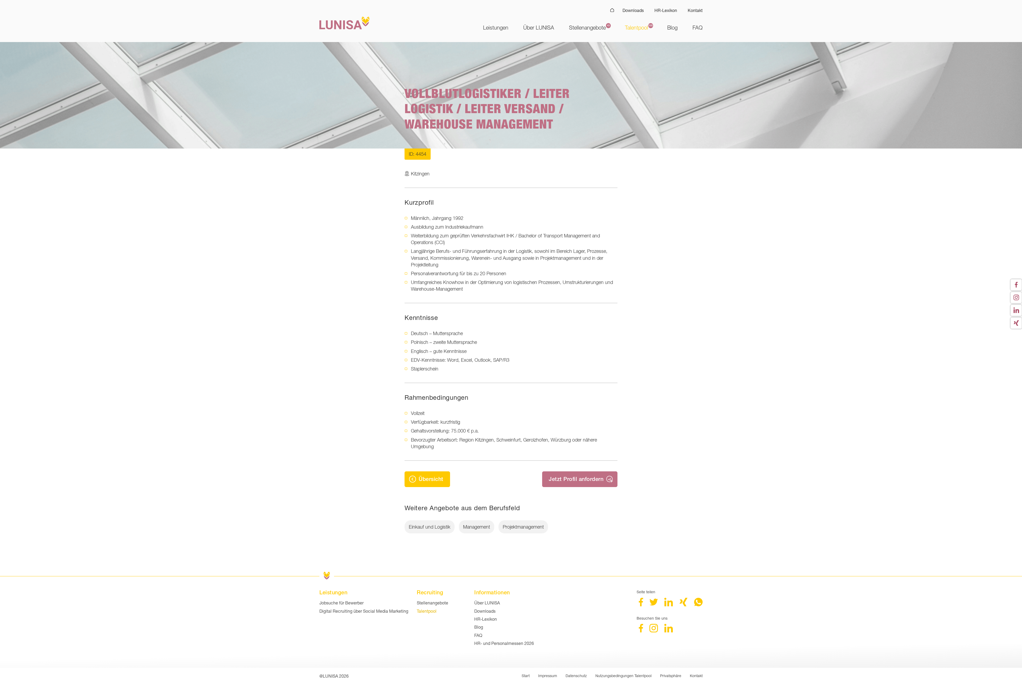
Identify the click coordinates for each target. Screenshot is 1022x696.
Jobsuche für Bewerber (341, 602)
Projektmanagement (523, 527)
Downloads (633, 10)
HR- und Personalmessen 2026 (504, 643)
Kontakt (695, 10)
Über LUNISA (538, 27)
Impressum (547, 675)
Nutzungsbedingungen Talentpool (623, 675)
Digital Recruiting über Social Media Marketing (363, 610)
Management (476, 527)
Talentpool (636, 27)
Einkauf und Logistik (429, 527)
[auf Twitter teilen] (653, 604)
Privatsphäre (670, 675)
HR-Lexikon (665, 10)
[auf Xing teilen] (683, 604)
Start (526, 675)
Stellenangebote (587, 27)
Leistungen (495, 27)
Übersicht (431, 479)
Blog (672, 27)
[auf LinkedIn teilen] (668, 604)
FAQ (698, 27)
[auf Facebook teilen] (641, 604)
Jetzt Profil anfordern (576, 479)
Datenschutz (576, 675)
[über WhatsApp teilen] (698, 604)
